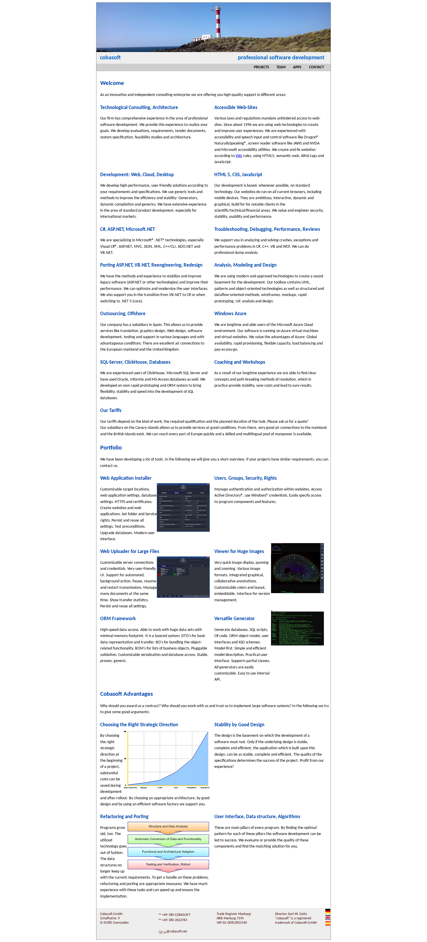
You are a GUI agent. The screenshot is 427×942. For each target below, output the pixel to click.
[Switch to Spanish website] (327, 925)
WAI (239, 156)
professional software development (281, 58)
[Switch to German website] (327, 912)
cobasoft (110, 58)
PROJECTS (261, 67)
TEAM (281, 67)
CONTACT (316, 67)
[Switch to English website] (327, 918)
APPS (297, 67)
